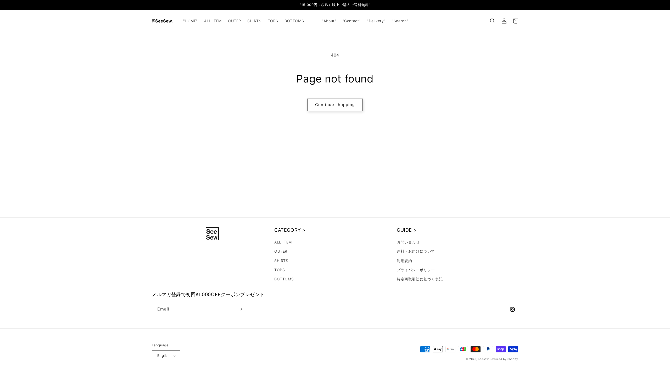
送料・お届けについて (416, 251)
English (163, 355)
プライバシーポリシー (416, 270)
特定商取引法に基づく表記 (420, 279)
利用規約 (404, 260)
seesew (483, 359)
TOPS (279, 270)
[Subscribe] (240, 309)
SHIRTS (281, 260)
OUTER (280, 251)
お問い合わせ (408, 242)
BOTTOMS (284, 279)
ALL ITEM (283, 242)
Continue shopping (335, 104)
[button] (492, 21)
